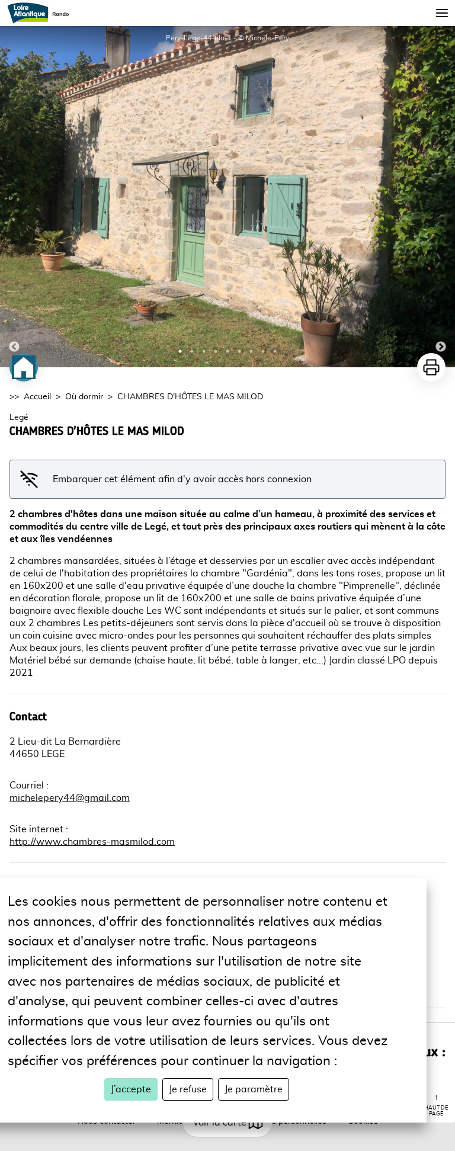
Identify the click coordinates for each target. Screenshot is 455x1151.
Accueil (37, 397)
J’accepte (131, 1089)
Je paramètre (254, 1089)
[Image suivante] (441, 196)
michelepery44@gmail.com (69, 798)
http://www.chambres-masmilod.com (92, 842)
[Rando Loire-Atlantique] (41, 13)
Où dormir (84, 397)
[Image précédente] (14, 196)
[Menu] (442, 13)
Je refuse (188, 1089)
